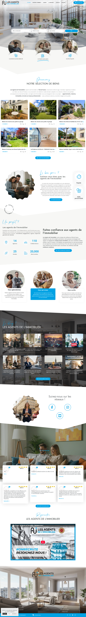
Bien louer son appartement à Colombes (53, 349)
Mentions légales (65, 605)
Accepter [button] (4, 613)
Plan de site (65, 607)
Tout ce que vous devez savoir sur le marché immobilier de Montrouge (12, 350)
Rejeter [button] (9, 613)
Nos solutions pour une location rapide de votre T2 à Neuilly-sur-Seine (32, 372)
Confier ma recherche (43, 607)
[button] (78, 2)
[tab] (29, 2)
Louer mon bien (20, 609)
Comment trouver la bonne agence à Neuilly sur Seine (53, 371)
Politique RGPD (65, 611)
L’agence (20, 605)
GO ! (71, 30)
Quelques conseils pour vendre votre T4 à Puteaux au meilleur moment (11, 372)
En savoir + (14, 613)
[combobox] (21, 31)
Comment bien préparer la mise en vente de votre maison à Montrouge (74, 350)
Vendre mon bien (20, 607)
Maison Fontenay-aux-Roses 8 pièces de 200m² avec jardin (17, 149)
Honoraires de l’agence (65, 609)
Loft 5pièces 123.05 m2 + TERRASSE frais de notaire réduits (46, 149)
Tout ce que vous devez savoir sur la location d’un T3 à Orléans (33, 349)
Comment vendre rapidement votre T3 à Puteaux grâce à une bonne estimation (74, 372)
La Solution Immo (37, 615)
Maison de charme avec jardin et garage (12, 121)
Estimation (43, 605)
